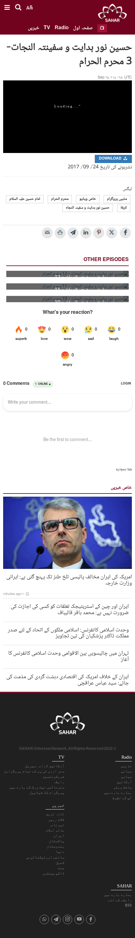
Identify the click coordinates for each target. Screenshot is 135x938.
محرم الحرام (59, 199)
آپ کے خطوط (122, 798)
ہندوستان (55, 846)
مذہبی (126, 766)
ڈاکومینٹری (53, 873)
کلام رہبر (56, 819)
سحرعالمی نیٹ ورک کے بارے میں (36, 787)
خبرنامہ (56, 825)
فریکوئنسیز (53, 776)
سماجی (126, 771)
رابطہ (58, 782)
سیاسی (126, 776)
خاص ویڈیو (87, 199)
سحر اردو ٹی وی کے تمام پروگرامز (34, 771)
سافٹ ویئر (122, 787)
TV (47, 28)
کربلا (124, 208)
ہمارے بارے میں (118, 792)
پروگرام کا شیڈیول (47, 792)
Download (110, 158)
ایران (58, 835)
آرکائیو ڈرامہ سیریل (44, 766)
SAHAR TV (67, 725)
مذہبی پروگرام (117, 199)
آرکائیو (124, 782)
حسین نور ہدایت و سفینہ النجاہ (88, 208)
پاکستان (56, 841)
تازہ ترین (55, 814)
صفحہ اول (83, 28)
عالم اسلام (55, 830)
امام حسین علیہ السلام (24, 199)
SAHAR (114, 14)
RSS (128, 905)
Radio (62, 28)
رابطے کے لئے (120, 900)
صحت (61, 868)
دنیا (60, 851)
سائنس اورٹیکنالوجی (45, 857)
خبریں (33, 28)
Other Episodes (106, 260)
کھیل (60, 862)
